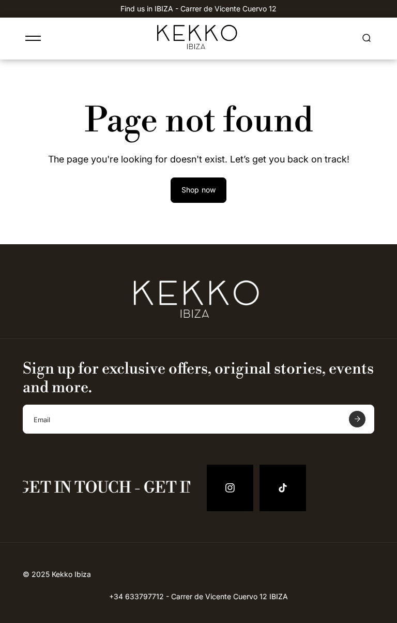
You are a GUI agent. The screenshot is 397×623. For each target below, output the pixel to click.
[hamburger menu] (33, 38)
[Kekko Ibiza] (198, 46)
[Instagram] (230, 488)
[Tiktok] (282, 488)
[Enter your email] (357, 419)
